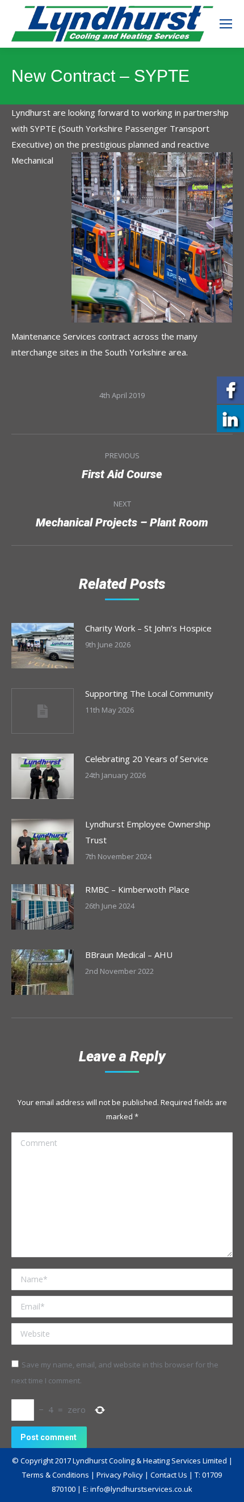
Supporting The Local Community (149, 693)
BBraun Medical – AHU (129, 954)
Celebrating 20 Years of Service (146, 758)
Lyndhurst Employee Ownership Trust (148, 832)
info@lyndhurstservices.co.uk (141, 1489)
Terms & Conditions (55, 1475)
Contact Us (168, 1475)
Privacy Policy (119, 1475)
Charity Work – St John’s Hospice (148, 628)
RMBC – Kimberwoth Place (137, 889)
